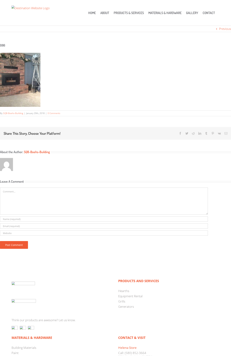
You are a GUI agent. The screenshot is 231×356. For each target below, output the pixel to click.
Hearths (123, 291)
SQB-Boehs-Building (13, 113)
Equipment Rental (130, 296)
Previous (225, 29)
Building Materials (24, 348)
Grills (121, 301)
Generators (126, 306)
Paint (15, 353)
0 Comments (54, 113)
